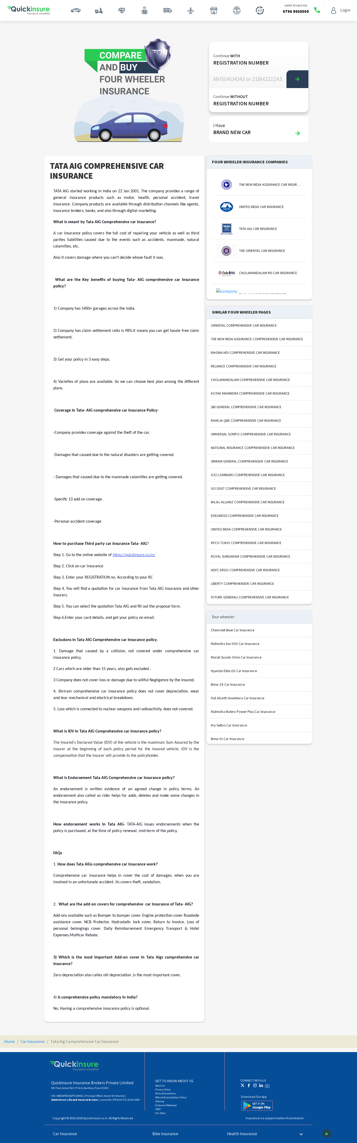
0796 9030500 (296, 11)
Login (345, 10)
